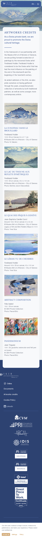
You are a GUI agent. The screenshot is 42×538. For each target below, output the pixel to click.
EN (33, 4)
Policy (22, 534)
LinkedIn (9, 406)
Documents (9, 389)
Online (9, 383)
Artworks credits (11, 394)
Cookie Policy (9, 400)
